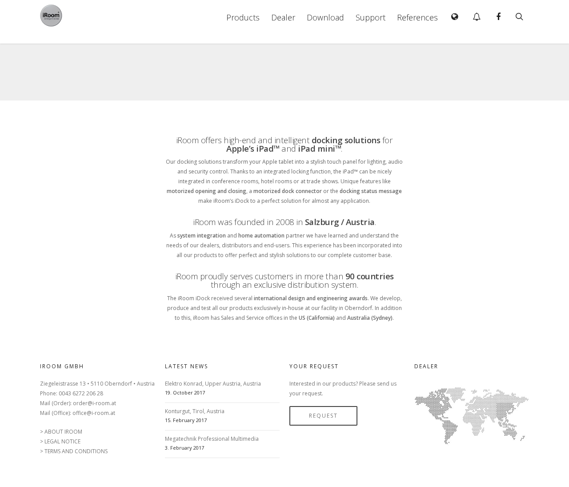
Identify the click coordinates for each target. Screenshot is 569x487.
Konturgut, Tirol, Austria (194, 411)
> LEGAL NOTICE (60, 441)
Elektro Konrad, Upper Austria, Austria (213, 383)
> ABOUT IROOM (61, 431)
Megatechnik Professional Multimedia (212, 439)
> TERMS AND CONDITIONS (74, 451)
